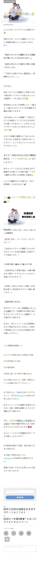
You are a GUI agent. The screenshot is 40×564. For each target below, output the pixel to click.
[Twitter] (13, 533)
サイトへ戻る (10, 1)
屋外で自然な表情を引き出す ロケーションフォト (20, 511)
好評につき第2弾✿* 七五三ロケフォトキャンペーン (20, 520)
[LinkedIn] (21, 533)
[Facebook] (6, 533)
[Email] (28, 533)
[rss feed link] (7, 539)
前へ (5, 506)
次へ (5, 516)
